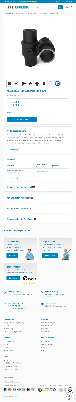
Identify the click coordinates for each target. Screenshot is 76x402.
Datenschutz (45, 347)
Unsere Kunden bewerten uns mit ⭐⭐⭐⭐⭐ (21, 2)
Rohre (6, 344)
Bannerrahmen (9, 350)
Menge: (9, 113)
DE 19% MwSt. (9, 381)
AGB (42, 350)
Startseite (7, 13)
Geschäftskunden (47, 344)
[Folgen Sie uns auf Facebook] (61, 390)
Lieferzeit (44, 329)
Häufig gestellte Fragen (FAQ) (14, 323)
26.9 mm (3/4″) (32, 13)
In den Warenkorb (21, 119)
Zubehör (7, 347)
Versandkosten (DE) (48, 323)
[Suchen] (60, 7)
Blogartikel (45, 332)
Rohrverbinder (9, 341)
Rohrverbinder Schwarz (18, 13)
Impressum (45, 341)
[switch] (70, 399)
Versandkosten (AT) (48, 326)
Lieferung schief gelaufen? (13, 332)
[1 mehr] (25, 113)
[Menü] (73, 387)
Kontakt (6, 326)
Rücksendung (8, 329)
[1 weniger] (15, 113)
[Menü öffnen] (5, 7)
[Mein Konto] (67, 7)
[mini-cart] (71, 7)
